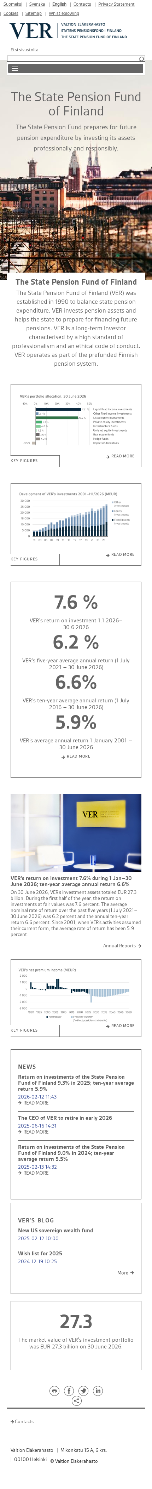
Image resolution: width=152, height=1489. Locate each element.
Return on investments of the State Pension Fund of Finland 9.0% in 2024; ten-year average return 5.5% (71, 1153)
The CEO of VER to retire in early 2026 (65, 1118)
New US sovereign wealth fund (55, 1231)
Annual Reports (119, 945)
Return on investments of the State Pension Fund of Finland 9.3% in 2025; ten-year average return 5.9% (76, 1083)
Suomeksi (13, 4)
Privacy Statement (116, 4)
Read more (123, 456)
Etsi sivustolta (25, 49)
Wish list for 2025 (40, 1254)
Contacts (82, 4)
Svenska (37, 4)
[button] (141, 59)
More (122, 1273)
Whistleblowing (64, 13)
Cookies (11, 13)
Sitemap (33, 13)
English (59, 4)
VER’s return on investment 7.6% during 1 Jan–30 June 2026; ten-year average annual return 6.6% (71, 881)
